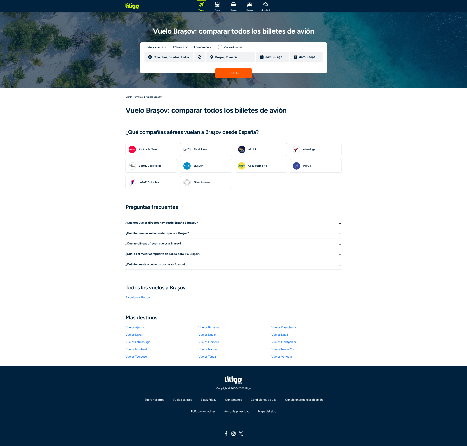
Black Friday (208, 399)
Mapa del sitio (267, 411)
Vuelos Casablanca (283, 327)
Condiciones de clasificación (304, 399)
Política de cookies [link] (203, 411)
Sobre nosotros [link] (154, 399)
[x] (240, 433)
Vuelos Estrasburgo (138, 342)
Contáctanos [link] (233, 399)
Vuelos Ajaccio (135, 327)
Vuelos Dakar (134, 334)
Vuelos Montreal (136, 349)
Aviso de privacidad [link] (236, 411)
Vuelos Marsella (208, 342)
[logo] (132, 6)
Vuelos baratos (182, 399)
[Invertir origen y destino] (199, 57)
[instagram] (233, 433)
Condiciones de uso (263, 399)
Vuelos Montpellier (283, 342)
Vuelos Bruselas (208, 327)
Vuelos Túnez (207, 356)
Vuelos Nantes (207, 349)
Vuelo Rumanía (134, 96)
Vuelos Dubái (280, 334)
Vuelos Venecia (281, 356)
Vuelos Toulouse (136, 356)
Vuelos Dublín (207, 334)
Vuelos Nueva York (283, 349)
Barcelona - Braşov (138, 297)
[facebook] (226, 433)
